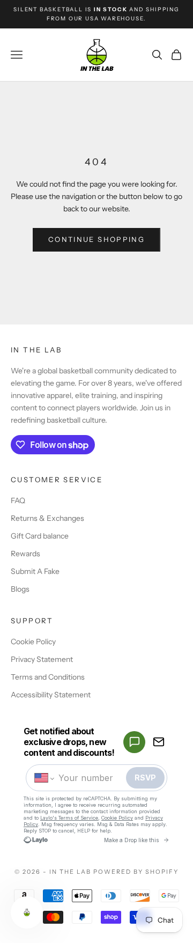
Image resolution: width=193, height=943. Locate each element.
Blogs (20, 589)
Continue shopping (96, 239)
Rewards (25, 553)
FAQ (18, 500)
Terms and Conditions (48, 677)
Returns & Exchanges (47, 518)
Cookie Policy (33, 641)
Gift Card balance (40, 536)
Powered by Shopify (136, 871)
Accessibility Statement (51, 694)
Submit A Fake (35, 571)
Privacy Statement (42, 659)
